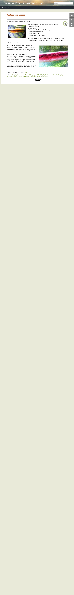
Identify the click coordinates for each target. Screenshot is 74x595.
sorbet (27, 76)
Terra (25, 72)
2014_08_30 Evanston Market (20, 75)
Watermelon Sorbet (16, 15)
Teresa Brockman (35, 76)
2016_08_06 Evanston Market (48, 75)
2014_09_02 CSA (34, 75)
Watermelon (44, 76)
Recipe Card (21, 76)
